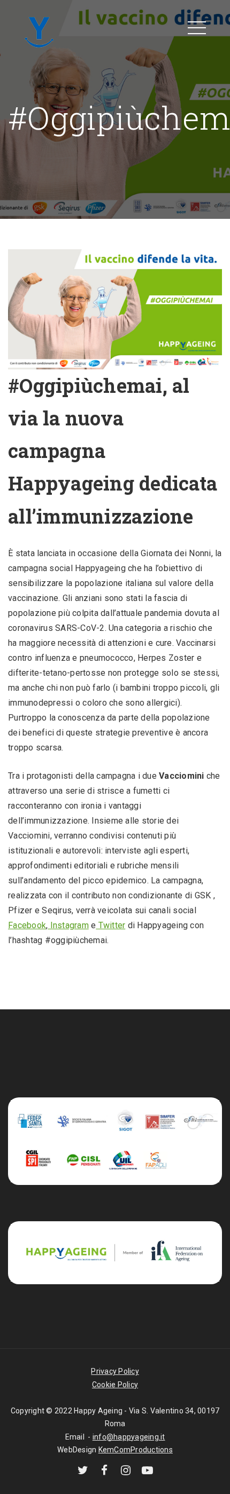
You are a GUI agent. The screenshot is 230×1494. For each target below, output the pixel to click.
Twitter (110, 925)
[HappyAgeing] (38, 30)
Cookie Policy (115, 1384)
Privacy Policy (115, 1371)
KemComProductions (135, 1449)
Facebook (27, 925)
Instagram (68, 925)
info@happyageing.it (129, 1437)
